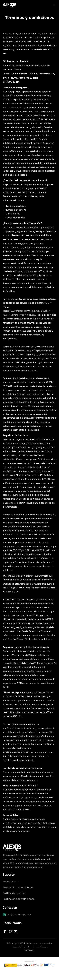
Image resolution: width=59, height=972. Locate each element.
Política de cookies (14, 893)
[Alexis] (9, 5)
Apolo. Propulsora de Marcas (34, 947)
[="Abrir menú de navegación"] (54, 5)
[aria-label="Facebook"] (5, 931)
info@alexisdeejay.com (19, 914)
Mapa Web (29, 950)
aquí (11, 522)
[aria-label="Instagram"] (10, 931)
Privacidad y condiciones (18, 887)
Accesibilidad (11, 881)
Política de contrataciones (18, 899)
